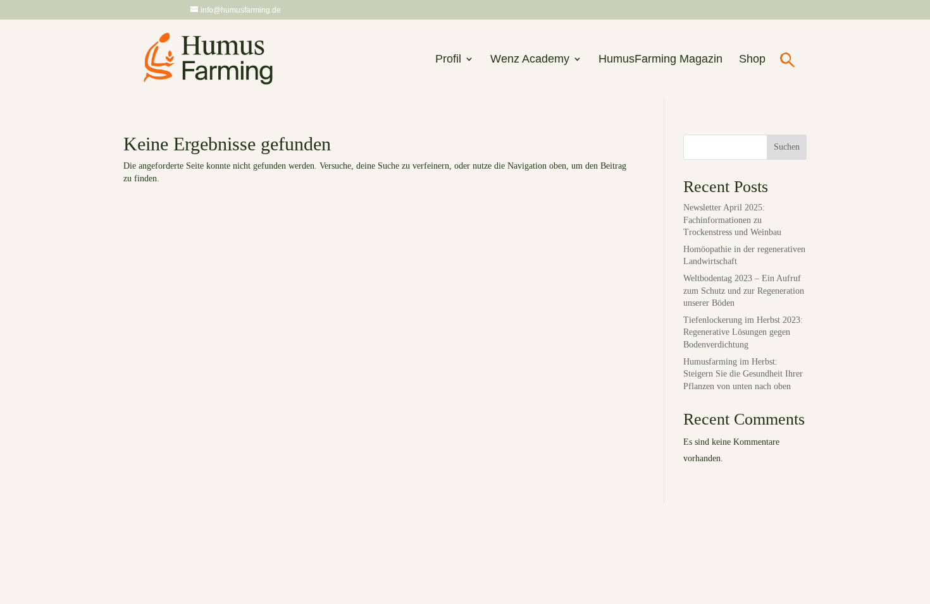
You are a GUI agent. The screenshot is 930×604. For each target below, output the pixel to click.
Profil (448, 59)
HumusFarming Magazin (660, 59)
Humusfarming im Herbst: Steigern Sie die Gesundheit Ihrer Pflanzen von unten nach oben (743, 374)
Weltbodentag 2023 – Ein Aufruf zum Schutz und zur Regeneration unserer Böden (743, 291)
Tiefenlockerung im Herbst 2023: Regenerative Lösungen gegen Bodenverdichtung (743, 332)
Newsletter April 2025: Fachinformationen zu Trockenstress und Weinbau (732, 220)
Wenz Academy (529, 59)
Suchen (787, 147)
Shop (752, 59)
